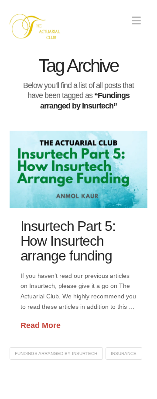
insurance (124, 353)
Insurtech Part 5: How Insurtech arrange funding (68, 240)
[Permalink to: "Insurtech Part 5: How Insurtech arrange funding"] (79, 169)
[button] (136, 20)
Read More (40, 325)
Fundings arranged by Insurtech (56, 353)
